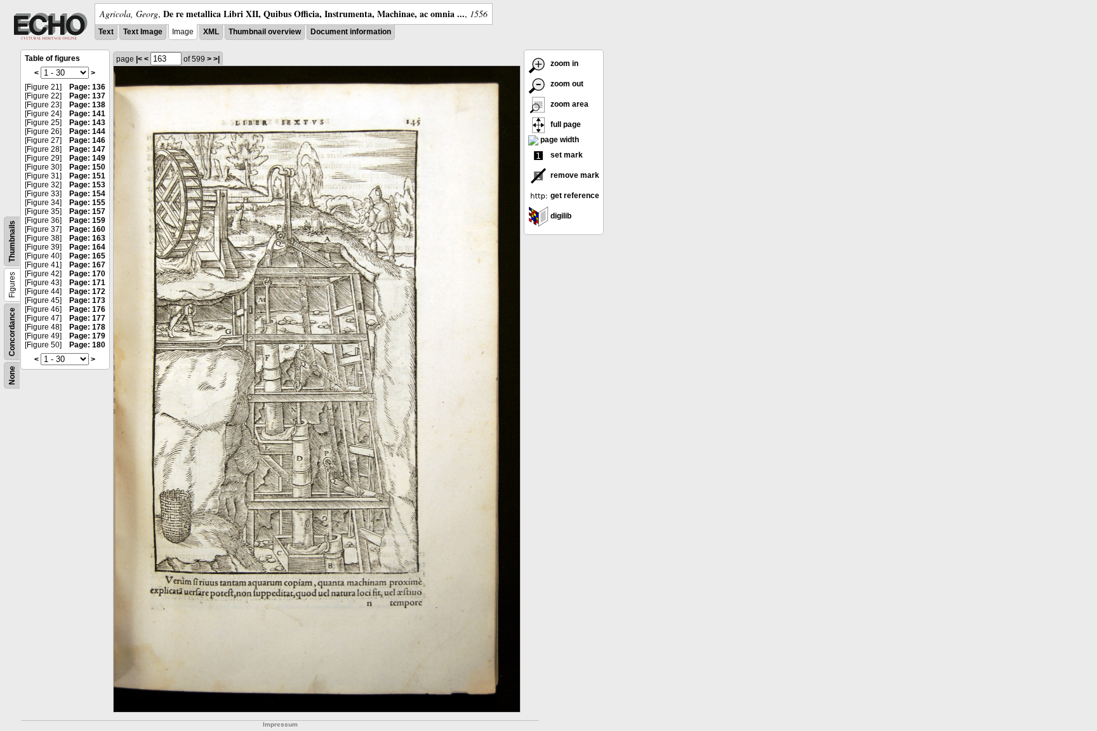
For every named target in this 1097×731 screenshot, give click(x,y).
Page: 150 (87, 167)
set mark (565, 155)
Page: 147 (87, 149)
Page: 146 (87, 140)
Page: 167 (87, 264)
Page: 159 (87, 220)
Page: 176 (87, 309)
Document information (350, 31)
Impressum (280, 724)
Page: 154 (87, 193)
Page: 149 (87, 158)
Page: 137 (87, 95)
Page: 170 (87, 273)
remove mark (573, 175)
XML (211, 31)
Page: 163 (87, 238)
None (12, 375)
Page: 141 (87, 113)
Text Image (143, 31)
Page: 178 (87, 327)
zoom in (563, 63)
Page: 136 (87, 87)
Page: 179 (87, 336)
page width (558, 139)
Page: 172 (87, 291)
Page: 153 (87, 184)
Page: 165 (87, 255)
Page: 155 (87, 202)
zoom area (568, 104)
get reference (573, 195)
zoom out (565, 83)
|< (139, 59)
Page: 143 (87, 122)
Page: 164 (87, 247)
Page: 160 (87, 229)
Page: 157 (87, 211)
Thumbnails (12, 241)
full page (564, 124)
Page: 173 (87, 300)
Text (106, 31)
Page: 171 (87, 282)
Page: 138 (87, 104)
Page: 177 (87, 318)
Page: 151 (87, 175)
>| (216, 59)
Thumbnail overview (265, 31)
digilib (559, 215)
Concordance (12, 331)
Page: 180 (87, 344)
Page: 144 (87, 131)
